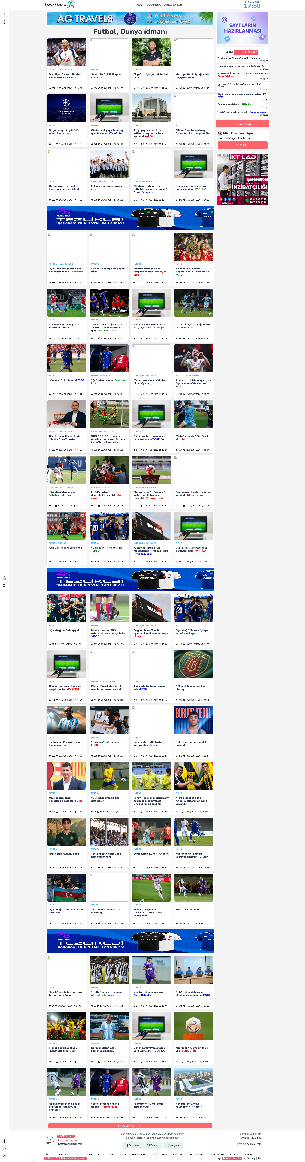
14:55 (265, 69)
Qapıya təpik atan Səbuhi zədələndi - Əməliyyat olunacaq (64, 1107)
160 (53, 1062)
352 (95, 450)
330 (53, 338)
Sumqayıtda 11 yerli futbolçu (151, 853)
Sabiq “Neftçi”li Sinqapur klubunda (106, 76)
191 (138, 1006)
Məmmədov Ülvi (232, 1158)
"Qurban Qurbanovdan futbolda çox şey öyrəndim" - (151, 189)
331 (95, 338)
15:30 (164, 1006)
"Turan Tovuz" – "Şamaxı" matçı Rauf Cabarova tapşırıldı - (149, 495)
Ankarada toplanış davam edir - (149, 687)
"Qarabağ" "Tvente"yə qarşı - (193, 632)
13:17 (122, 200)
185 (95, 756)
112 (138, 450)
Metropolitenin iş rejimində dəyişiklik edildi (192, 76)
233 (95, 644)
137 (53, 1118)
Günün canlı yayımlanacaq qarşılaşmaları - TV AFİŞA (149, 1049)
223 (53, 756)
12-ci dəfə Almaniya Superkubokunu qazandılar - (193, 271)
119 (180, 644)
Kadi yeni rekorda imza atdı (65, 548)
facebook (134, 1145)
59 (95, 1006)
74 (95, 812)
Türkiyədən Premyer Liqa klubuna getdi (64, 743)
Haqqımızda (153, 4)
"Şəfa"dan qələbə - (108, 382)
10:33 (79, 144)
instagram (174, 1145)
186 (95, 88)
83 (52, 506)
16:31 (164, 506)
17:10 (206, 923)
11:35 (164, 1062)
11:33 (206, 644)
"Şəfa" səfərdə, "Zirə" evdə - (192, 437)
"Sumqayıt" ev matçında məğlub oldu (148, 1105)
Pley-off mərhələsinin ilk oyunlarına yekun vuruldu (106, 687)
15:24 (206, 144)
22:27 (164, 756)
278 (95, 200)
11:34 (205, 1062)
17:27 (206, 282)
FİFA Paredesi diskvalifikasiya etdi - (106, 495)
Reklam (249, 1154)
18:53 (122, 506)
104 (138, 562)
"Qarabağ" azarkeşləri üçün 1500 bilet (66, 911)
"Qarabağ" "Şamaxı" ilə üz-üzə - (192, 1049)
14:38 (79, 338)
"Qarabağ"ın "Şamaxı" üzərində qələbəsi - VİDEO (192, 855)
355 (180, 338)
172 (53, 867)
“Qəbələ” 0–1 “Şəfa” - (66, 380)
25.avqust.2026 (66, 88)
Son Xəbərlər (173, 4)
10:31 (79, 1118)
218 (138, 867)
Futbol (77, 1154)
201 (53, 88)
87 (52, 644)
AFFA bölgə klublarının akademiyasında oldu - (193, 993)
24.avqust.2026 (150, 144)
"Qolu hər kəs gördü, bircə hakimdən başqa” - (66, 270)
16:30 (122, 756)
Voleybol (63, 1154)
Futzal (123, 1154)
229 (138, 923)
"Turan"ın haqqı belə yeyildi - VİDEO (109, 270)
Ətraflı (245, 145)
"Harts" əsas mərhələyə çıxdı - (241, 112)
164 (53, 394)
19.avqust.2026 (150, 700)
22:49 (206, 338)
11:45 (206, 88)
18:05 (122, 923)
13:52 (79, 200)
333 (53, 282)
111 (180, 506)
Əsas (139, 4)
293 (180, 282)
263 (180, 394)
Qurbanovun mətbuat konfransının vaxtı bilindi (64, 187)
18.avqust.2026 (150, 756)
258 (180, 144)
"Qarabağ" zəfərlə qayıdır (65, 630)
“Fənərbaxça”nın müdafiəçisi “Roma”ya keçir (150, 382)
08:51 (79, 923)
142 (95, 562)
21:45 (79, 812)
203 (180, 200)
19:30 (78, 506)
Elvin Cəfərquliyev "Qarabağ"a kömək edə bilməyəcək (147, 912)
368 (95, 282)
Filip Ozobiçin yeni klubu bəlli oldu (151, 76)
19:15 (164, 700)
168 (53, 450)
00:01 (78, 644)
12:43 (164, 88)
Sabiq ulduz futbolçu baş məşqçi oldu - (148, 743)
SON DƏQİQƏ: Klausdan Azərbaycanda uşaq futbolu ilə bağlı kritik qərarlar (108, 439)
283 (138, 700)
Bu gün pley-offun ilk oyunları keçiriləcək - (150, 633)
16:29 (265, 61)
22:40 (79, 282)
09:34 (206, 450)
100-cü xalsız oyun (187, 909)
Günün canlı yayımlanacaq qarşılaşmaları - (107, 132)
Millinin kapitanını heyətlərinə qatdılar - (65, 799)
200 (180, 923)
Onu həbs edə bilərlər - (234, 104)
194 (95, 506)
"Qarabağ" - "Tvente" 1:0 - (107, 549)
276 (180, 700)
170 (138, 88)
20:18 (122, 394)
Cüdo (101, 1154)
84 (52, 1006)
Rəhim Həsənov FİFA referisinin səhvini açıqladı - (108, 633)
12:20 (122, 1062)
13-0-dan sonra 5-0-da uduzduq (105, 911)
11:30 (265, 89)
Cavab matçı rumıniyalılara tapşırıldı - (65, 326)
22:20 (122, 282)
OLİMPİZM (48, 1154)
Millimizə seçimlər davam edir (106, 187)
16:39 (120, 1006)
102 (180, 1118)
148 (53, 923)
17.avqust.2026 (108, 923)
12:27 (79, 1062)
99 (179, 562)
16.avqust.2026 (107, 1118)
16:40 (78, 1006)
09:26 (265, 115)
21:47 (206, 756)
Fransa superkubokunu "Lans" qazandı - (63, 1049)
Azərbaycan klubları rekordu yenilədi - (193, 493)
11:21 (122, 450)
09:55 (206, 867)
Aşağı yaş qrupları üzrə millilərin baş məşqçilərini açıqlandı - (148, 133)
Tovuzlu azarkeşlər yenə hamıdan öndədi (106, 855)
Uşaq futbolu (139, 1154)
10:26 (164, 338)
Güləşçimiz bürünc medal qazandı (191, 743)
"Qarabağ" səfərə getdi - (106, 743)
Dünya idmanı (197, 1154)
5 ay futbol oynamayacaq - (149, 993)
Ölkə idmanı (178, 1154)
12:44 (164, 200)
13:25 (79, 450)
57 (179, 812)
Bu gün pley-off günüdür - (64, 132)
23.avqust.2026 (66, 282)
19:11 (206, 700)
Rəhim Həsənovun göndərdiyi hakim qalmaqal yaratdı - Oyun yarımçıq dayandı (151, 801)
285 (138, 756)
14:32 (79, 88)
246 (180, 756)
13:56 (122, 88)
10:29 (206, 200)
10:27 (122, 144)
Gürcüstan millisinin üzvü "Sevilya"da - (64, 437)
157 (53, 144)
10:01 (164, 562)
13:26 (206, 1006)
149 (180, 88)
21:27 (79, 394)
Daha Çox (245, 123)
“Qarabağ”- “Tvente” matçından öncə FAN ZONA (239, 85)
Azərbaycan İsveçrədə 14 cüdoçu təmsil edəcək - (242, 75)
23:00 (120, 1118)
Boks (111, 1154)
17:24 (164, 923)
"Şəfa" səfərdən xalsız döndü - (105, 1105)
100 (138, 1062)
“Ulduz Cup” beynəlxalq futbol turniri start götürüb (192, 132)
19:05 (79, 756)
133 (53, 562)
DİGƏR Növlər (159, 1154)
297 (138, 200)
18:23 (164, 812)
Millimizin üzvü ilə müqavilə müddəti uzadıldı (241, 66)
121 (138, 144)
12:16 (265, 79)
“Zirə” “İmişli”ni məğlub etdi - (193, 326)
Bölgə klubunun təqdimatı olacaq (191, 687)
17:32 (205, 812)
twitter (154, 1145)
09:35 (205, 562)
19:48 (164, 282)
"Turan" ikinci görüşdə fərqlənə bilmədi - (149, 271)
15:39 (164, 644)
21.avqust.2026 (64, 506)
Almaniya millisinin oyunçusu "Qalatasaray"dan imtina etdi (193, 383)
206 (95, 923)
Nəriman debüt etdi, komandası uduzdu (103, 1049)
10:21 (79, 700)
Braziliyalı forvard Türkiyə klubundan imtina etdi (65, 76)
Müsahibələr (217, 1154)
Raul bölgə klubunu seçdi (64, 853)
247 (53, 812)
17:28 (164, 394)
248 (138, 812)
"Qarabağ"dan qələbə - (63, 493)
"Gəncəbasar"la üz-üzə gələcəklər (105, 799)
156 (53, 200)
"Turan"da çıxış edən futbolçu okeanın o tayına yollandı (191, 801)
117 (180, 450)
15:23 (206, 394)
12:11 (206, 506)
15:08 (164, 867)
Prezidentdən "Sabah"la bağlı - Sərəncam (239, 58)
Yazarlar (234, 1154)
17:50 (252, 6)
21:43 (120, 812)
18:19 (206, 1118)
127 (180, 867)
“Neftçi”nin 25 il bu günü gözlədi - (106, 993)
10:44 (265, 99)
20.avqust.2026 (108, 644)
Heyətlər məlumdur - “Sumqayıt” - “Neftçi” (189, 1105)
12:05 (79, 562)
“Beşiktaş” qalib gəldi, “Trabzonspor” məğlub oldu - (150, 551)
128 (95, 144)
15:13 (122, 867)
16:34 (122, 644)
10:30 (122, 338)
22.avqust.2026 (192, 338)
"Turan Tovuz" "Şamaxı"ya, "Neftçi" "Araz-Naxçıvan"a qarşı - (107, 327)
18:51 (164, 144)
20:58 (164, 1118)
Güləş (89, 1154)
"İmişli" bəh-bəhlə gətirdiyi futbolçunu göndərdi (65, 993)
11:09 (122, 562)
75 (179, 1062)
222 (138, 506)
